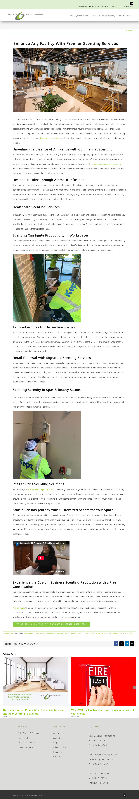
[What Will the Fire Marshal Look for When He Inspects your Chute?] (103, 658)
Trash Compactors (26, 742)
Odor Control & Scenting (29, 733)
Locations (57, 752)
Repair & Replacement (102, 633)
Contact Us (58, 733)
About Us (57, 738)
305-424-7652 (101, 745)
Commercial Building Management (32, 633)
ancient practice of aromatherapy (107, 164)
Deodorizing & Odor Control (49, 633)
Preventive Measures (91, 633)
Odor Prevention (82, 633)
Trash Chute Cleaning (114, 633)
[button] (4, 687)
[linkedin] (131, 3)
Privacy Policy (59, 747)
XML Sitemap (31, 795)
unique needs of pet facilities (40, 489)
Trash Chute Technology (126, 633)
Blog (55, 742)
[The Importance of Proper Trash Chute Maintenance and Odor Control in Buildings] (35, 658)
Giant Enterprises (8, 633)
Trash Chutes (24, 738)
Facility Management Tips (62, 633)
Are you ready (19, 608)
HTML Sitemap (38, 795)
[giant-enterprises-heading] (25, 11)
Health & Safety (73, 633)
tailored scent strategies (49, 138)
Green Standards (25, 747)
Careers (56, 757)
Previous (132, 30)
